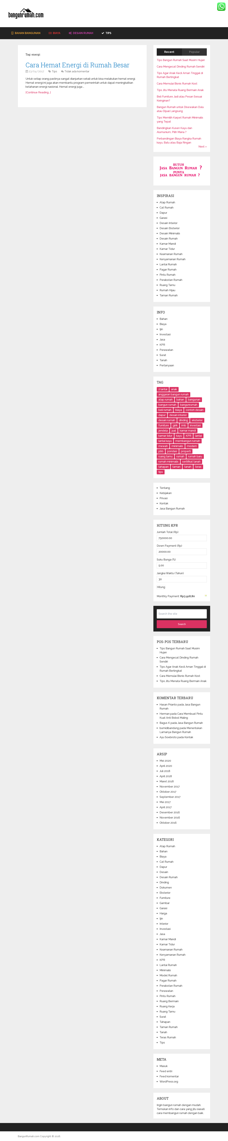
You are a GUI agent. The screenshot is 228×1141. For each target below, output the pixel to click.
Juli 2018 (165, 771)
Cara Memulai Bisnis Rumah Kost (177, 83)
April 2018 (166, 776)
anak (174, 389)
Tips (108, 33)
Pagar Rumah (168, 269)
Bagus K (165, 722)
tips (160, 472)
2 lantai (162, 389)
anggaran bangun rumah (173, 394)
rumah (180, 456)
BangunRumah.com (28, 1136)
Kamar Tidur (167, 248)
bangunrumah (188, 404)
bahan (180, 399)
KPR (162, 344)
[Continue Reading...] (38, 92)
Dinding (164, 882)
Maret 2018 (167, 781)
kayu (179, 435)
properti (186, 451)
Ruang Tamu (167, 285)
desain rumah (166, 420)
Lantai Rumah (168, 264)
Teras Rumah (168, 1037)
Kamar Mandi (168, 243)
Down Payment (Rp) (169, 545)
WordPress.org (169, 1081)
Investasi (165, 334)
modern (192, 446)
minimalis (177, 446)
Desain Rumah (82, 33)
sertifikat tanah (191, 461)
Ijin (161, 329)
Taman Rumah (169, 295)
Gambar (165, 903)
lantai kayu (165, 440)
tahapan (163, 466)
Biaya (56, 33)
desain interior (178, 415)
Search (182, 624)
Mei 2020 (165, 760)
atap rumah (165, 399)
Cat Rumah (166, 207)
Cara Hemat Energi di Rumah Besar (78, 65)
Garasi (163, 218)
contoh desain (194, 410)
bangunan (194, 399)
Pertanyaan (167, 365)
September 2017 (170, 796)
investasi (195, 425)
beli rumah (164, 410)
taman (176, 466)
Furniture (165, 898)
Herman (165, 713)
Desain (164, 872)
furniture (163, 425)
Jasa (162, 339)
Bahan (163, 318)
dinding (183, 420)
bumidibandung (169, 728)
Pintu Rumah (167, 274)
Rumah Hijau (167, 290)
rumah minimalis (168, 461)
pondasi (172, 451)
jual (174, 430)
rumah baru (195, 456)
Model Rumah (168, 975)
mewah (163, 446)
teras (198, 466)
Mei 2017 (165, 802)
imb (183, 425)
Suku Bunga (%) (166, 559)
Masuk (164, 1066)
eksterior (197, 420)
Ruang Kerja (167, 1006)
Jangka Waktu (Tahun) (170, 573)
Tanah (163, 360)
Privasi (164, 498)
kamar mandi (188, 430)
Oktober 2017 (168, 791)
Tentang (165, 488)
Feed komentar (169, 1076)
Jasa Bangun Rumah (172, 508)
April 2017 (166, 807)
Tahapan (165, 1022)
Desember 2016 (170, 812)
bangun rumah (167, 404)
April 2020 (166, 766)
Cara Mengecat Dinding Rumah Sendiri (180, 66)
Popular (194, 52)
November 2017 (170, 786)
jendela (163, 430)
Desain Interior (168, 223)
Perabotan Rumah (171, 280)
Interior (164, 923)
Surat (163, 355)
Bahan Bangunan (27, 33)
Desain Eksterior (170, 228)
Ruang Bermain (169, 1001)
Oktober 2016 (168, 822)
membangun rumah (187, 440)
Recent (169, 52)
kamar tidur (165, 435)
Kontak (164, 503)
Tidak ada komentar (76, 71)
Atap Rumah (167, 202)
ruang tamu (165, 456)
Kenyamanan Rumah (172, 259)
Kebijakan (166, 493)
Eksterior (165, 892)
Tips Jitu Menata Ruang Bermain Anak (180, 90)
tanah (187, 466)
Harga (163, 913)
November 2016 (170, 817)
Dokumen (166, 887)
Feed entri (166, 1071)
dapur (162, 415)
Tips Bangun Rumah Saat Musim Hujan (181, 60)
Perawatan (166, 350)
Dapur (163, 212)
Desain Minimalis (170, 233)
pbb (160, 451)
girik (175, 425)
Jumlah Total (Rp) (167, 532)
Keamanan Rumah (171, 254)
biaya (178, 410)
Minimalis (165, 970)
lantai (198, 435)
